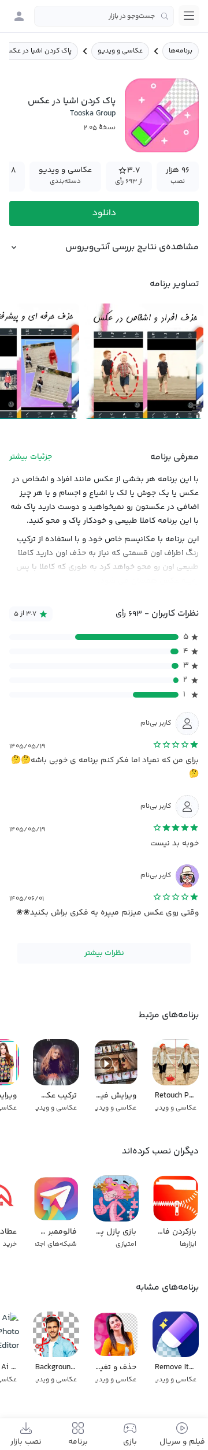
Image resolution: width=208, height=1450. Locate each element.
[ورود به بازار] (19, 16)
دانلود (104, 213)
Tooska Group (93, 113)
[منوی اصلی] (189, 15)
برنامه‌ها (180, 51)
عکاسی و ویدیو (120, 51)
